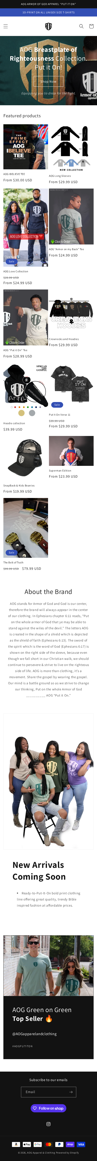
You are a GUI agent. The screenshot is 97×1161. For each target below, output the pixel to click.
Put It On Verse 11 (59, 414)
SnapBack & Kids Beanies (19, 485)
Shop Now (48, 81)
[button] (6, 26)
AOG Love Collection (15, 271)
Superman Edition (60, 470)
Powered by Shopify (67, 1152)
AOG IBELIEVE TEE (14, 174)
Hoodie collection (14, 423)
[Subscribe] (71, 1092)
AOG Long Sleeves (60, 175)
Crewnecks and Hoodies (64, 339)
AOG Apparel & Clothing (41, 1152)
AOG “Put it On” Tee (15, 350)
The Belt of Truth (13, 562)
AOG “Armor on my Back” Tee (66, 249)
